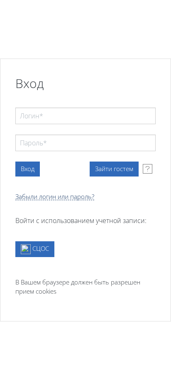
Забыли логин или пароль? (54, 196)
